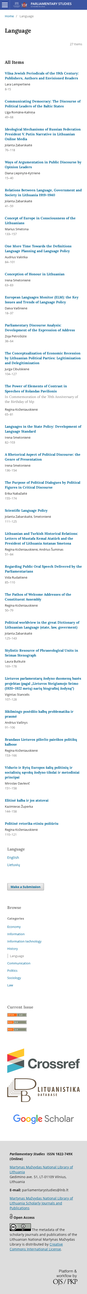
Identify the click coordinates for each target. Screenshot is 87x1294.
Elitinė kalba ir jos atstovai (27, 800)
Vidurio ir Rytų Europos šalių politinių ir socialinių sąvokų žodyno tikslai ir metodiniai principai (42, 772)
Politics (12, 970)
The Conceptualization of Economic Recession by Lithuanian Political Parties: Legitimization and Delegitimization (43, 358)
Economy (14, 926)
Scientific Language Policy (26, 510)
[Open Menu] (5, 5)
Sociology (14, 978)
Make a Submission (26, 887)
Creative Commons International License (36, 1246)
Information (16, 934)
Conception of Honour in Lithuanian (35, 274)
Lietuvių (13, 864)
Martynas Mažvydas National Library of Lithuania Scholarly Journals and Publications (41, 1203)
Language (17, 956)
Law (10, 985)
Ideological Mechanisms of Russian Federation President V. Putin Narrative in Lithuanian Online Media (43, 134)
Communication (18, 963)
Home (9, 16)
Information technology (24, 941)
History (12, 948)
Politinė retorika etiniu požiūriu (31, 823)
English (13, 857)
